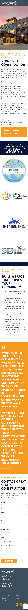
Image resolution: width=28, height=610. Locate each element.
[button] (25, 3)
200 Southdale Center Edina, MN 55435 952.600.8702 (8, 586)
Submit (9, 561)
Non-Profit (5, 601)
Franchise (5, 598)
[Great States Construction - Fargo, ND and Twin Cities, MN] (8, 573)
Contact (18, 601)
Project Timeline (6, 529)
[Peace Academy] (14, 170)
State (3, 537)
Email (3, 512)
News (18, 595)
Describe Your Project (7, 546)
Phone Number (5, 521)
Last (16, 508)
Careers (18, 598)
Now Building (6, 595)
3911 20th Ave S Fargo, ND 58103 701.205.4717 (6, 577)
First (2, 508)
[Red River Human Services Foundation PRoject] (14, 196)
